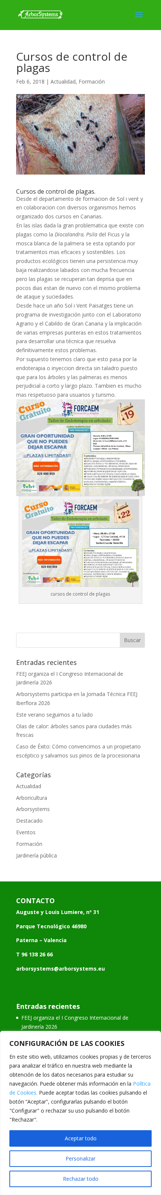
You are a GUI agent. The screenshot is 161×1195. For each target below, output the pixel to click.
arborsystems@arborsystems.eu (60, 968)
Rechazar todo (80, 1178)
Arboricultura (31, 797)
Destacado (29, 820)
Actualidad (63, 81)
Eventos (26, 832)
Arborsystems (33, 809)
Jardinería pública (36, 855)
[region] (80, 1113)
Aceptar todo (81, 1138)
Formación (92, 81)
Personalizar (80, 1158)
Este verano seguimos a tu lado (54, 714)
